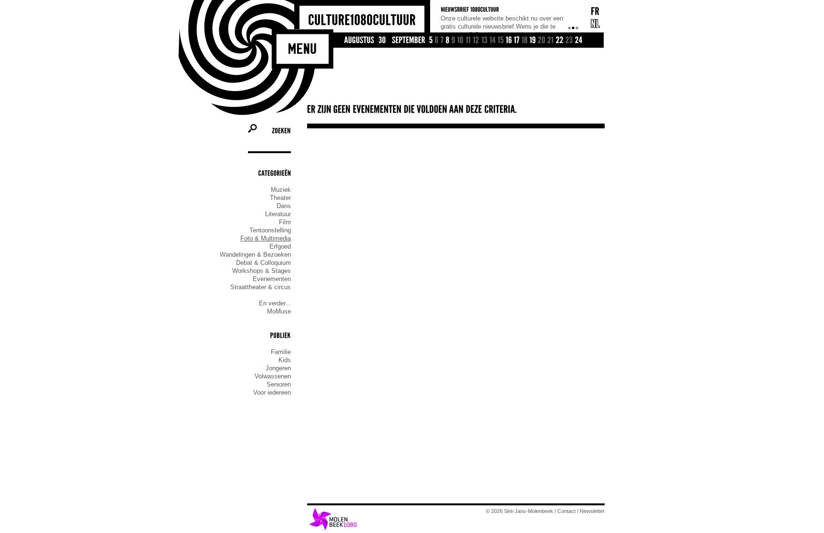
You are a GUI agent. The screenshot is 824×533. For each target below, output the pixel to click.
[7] (442, 40)
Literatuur (278, 214)
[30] (382, 40)
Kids (284, 360)
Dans (284, 205)
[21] (550, 40)
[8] (448, 40)
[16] (509, 40)
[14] (493, 40)
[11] (468, 40)
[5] (431, 40)
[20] (542, 40)
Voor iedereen (272, 392)
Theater (280, 197)
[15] (501, 40)
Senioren (279, 384)
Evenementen (272, 278)
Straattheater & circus (260, 287)
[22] (560, 40)
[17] (517, 40)
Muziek (281, 189)
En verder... (275, 303)
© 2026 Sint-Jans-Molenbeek (519, 511)
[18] (525, 40)
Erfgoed (280, 246)
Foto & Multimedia (265, 238)
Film (285, 222)
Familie (281, 351)
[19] (533, 40)
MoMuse (279, 311)
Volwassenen (273, 376)
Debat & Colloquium (263, 262)
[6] (437, 40)
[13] (485, 40)
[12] (476, 40)
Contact (566, 511)
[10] (460, 40)
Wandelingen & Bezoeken (255, 254)
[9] (453, 40)
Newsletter (592, 511)
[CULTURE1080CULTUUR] (362, 20)
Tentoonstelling (270, 230)
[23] (569, 40)
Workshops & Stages (261, 270)
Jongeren (278, 368)
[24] (579, 40)
